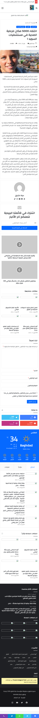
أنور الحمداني (33, 654)
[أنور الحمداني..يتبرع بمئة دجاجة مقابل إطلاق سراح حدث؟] (28, 320)
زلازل (5, 657)
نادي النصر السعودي (31, 668)
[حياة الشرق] (32, 8)
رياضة (10, 657)
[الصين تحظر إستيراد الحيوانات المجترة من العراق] (28, 301)
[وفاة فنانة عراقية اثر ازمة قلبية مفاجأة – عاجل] (31, 486)
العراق (7, 654)
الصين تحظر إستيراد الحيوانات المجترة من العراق (28, 308)
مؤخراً (20, 467)
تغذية (23, 657)
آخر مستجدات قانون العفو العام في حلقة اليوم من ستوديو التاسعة (11, 328)
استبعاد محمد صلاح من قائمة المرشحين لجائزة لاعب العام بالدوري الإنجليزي (14, 475)
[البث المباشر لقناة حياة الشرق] (19, 16)
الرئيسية (33, 23)
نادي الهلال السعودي (19, 668)
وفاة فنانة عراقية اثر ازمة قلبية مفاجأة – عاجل (15, 484)
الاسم (35, 370)
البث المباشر (17, 697)
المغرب (34, 657)
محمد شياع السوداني (20, 664)
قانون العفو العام (22, 661)
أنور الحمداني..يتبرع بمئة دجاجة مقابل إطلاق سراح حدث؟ (19, 1)
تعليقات (6, 467)
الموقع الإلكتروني (32, 385)
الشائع (33, 467)
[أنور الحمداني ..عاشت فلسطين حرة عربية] (32, 640)
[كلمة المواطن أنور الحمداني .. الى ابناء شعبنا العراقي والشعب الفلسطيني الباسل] (19, 640)
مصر (11, 664)
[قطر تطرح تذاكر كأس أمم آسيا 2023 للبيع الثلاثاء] (10, 564)
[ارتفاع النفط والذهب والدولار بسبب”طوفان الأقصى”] (7, 640)
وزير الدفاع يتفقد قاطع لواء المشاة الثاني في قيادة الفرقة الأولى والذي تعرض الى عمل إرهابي (13, 520)
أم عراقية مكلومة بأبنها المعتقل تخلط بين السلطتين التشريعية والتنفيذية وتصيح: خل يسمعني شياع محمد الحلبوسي (13, 509)
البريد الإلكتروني (32, 378)
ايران (29, 657)
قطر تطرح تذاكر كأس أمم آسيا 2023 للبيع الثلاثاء (11, 572)
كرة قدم (34, 664)
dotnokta (15, 694)
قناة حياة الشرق (11, 661)
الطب (28, 27)
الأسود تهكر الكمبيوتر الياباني (12, 308)
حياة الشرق (31, 43)
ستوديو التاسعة (20, 27)
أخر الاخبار (27, 23)
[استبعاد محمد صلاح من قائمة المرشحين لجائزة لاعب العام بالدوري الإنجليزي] (31, 476)
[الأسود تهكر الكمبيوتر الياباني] (10, 301)
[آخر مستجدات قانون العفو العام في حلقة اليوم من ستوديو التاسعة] (10, 320)
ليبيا (29, 664)
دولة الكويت (17, 657)
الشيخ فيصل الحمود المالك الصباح (19, 654)
